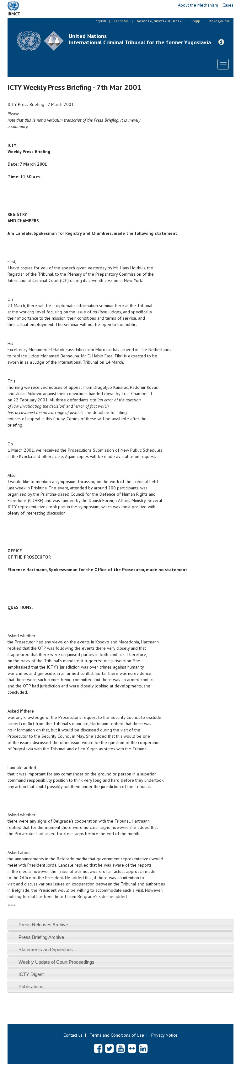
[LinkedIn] (143, 1048)
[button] (221, 42)
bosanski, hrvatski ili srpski (159, 21)
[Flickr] (132, 1048)
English (100, 21)
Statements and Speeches (46, 949)
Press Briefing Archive (41, 937)
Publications (31, 986)
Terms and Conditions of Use (117, 1035)
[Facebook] (98, 1048)
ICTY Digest (31, 974)
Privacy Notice (164, 1035)
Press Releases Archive (43, 924)
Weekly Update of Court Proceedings (56, 962)
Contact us (73, 1035)
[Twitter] (109, 1048)
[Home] (40, 41)
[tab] (120, 925)
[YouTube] (120, 1048)
